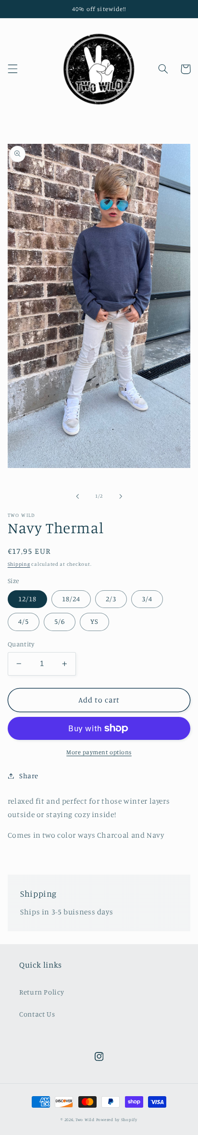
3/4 (147, 599)
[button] (12, 69)
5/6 (59, 621)
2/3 (111, 599)
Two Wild (85, 1119)
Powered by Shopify (116, 1119)
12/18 (27, 599)
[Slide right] (120, 496)
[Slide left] (77, 496)
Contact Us (37, 1014)
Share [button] (28, 776)
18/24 (71, 599)
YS (94, 621)
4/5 (23, 621)
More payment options (99, 752)
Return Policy (41, 992)
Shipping (19, 564)
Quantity (21, 644)
